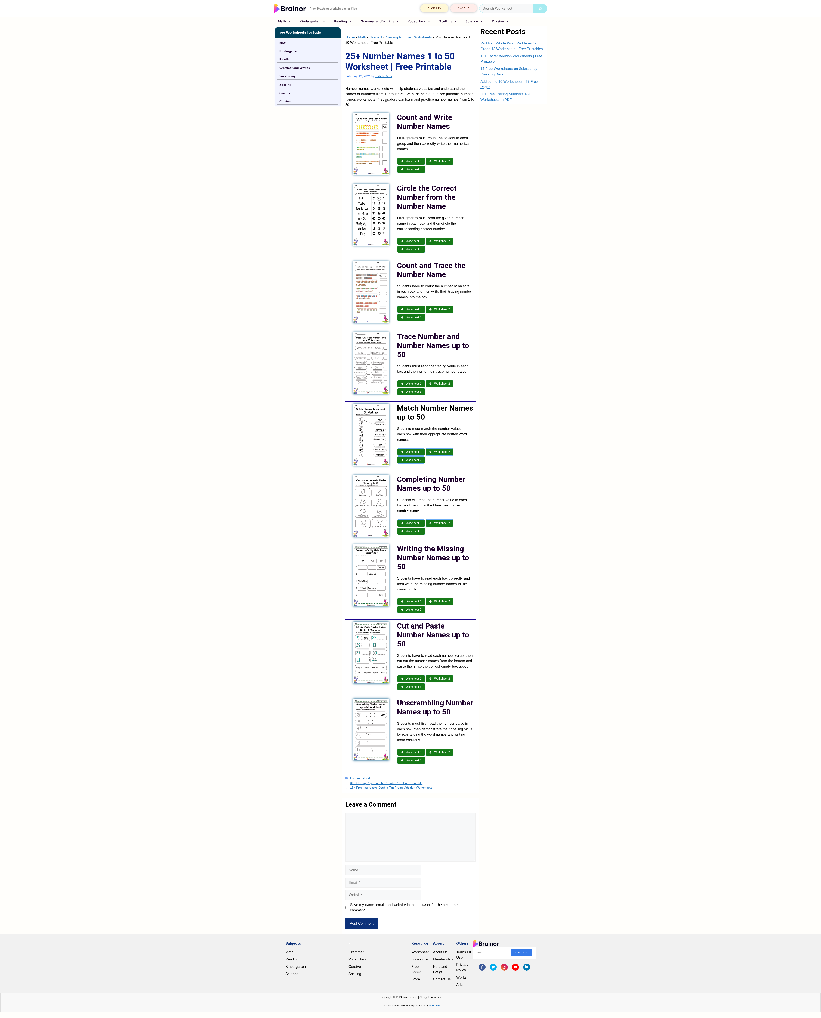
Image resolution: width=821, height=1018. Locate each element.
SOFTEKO (435, 1005)
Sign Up (434, 8)
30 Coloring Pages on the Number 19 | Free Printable (386, 783)
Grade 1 (375, 37)
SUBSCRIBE (521, 953)
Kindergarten (310, 21)
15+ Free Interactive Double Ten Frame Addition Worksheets (391, 787)
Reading (340, 21)
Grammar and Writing (377, 21)
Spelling (445, 21)
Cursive (498, 21)
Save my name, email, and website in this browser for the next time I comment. (405, 907)
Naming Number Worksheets (409, 37)
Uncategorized (360, 778)
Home (350, 37)
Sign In (463, 8)
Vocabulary (416, 21)
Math (282, 21)
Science (471, 21)
